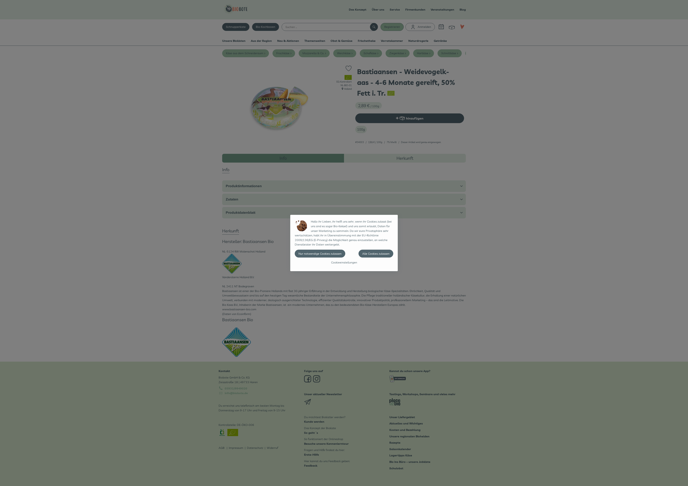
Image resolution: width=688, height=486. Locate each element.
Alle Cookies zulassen (376, 253)
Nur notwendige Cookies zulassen (319, 253)
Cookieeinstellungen (344, 262)
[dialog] (344, 243)
